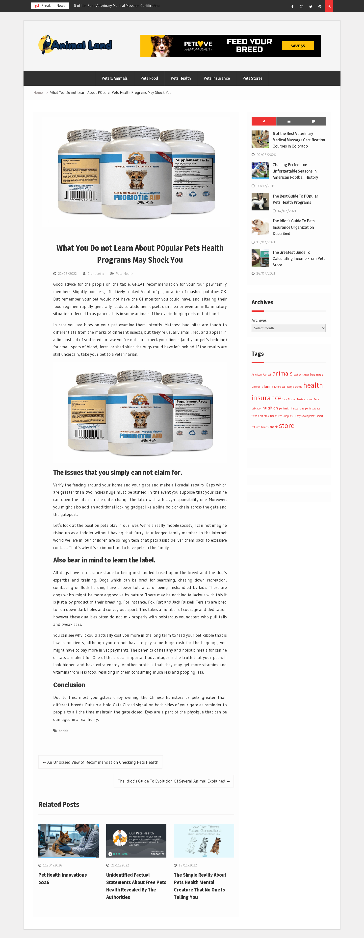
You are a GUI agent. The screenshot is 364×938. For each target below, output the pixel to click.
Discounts (257, 386)
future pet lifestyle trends (288, 386)
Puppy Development (304, 416)
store (286, 425)
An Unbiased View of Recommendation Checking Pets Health (102, 762)
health (63, 731)
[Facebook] (292, 7)
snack (273, 427)
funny (268, 386)
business (316, 374)
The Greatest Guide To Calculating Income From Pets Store (299, 258)
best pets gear (301, 374)
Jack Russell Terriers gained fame (301, 399)
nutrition (270, 408)
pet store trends (268, 416)
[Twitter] (311, 7)
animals (282, 373)
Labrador (256, 408)
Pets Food (149, 78)
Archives (259, 320)
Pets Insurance (217, 78)
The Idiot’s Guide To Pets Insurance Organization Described (294, 227)
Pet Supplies (285, 416)
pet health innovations (291, 408)
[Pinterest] (320, 7)
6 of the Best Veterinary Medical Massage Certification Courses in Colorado (299, 140)
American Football (262, 374)
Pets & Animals (115, 78)
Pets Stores (252, 78)
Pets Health (181, 78)
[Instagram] (302, 7)
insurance (267, 397)
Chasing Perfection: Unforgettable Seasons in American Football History (295, 171)
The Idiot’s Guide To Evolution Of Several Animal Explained (171, 781)
